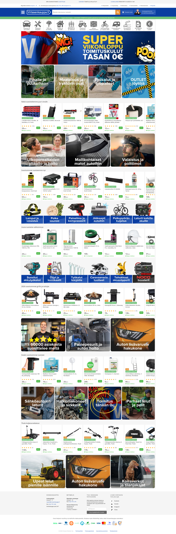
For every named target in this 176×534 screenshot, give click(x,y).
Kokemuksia (124, 5)
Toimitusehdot (134, 5)
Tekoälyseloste (113, 531)
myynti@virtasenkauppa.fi (53, 502)
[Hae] (117, 12)
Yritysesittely (115, 5)
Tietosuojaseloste (89, 531)
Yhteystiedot (105, 5)
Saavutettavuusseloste (102, 531)
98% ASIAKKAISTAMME (55, 1)
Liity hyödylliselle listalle (96, 512)
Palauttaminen (144, 5)
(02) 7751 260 (52, 504)
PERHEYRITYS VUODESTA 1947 (123, 1)
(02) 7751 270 (72, 501)
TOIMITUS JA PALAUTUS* (88, 1)
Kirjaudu (153, 5)
